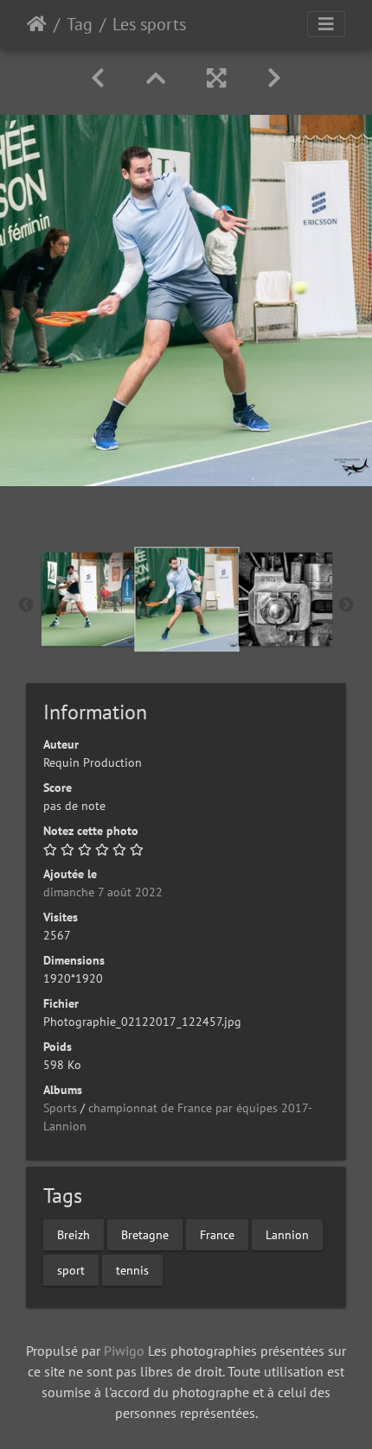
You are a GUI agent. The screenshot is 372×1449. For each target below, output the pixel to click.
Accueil (37, 24)
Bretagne (145, 1234)
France (217, 1234)
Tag (80, 24)
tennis (132, 1269)
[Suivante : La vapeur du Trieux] (274, 78)
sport (71, 1269)
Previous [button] (26, 605)
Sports (60, 1108)
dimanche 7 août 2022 (103, 892)
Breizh (73, 1234)
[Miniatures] (155, 78)
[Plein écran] (216, 78)
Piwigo (124, 1350)
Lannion (287, 1234)
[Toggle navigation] (326, 24)
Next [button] (346, 605)
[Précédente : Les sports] (97, 78)
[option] (88, 599)
